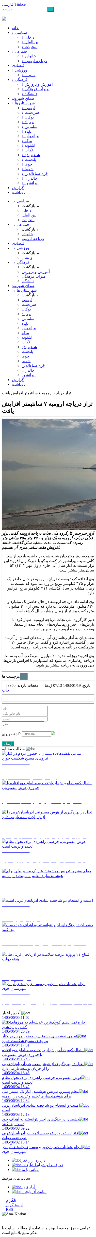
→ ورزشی (20, 248)
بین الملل (29, 215)
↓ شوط (27, 169)
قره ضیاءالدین (33, 365)
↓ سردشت (30, 112)
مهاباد (26, 314)
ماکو (25, 333)
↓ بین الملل (30, 42)
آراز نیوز (28, 1187)
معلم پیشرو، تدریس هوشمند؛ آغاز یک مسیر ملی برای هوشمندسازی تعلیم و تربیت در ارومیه (40, 1091)
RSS (9, 1209)
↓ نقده (27, 131)
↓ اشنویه (28, 145)
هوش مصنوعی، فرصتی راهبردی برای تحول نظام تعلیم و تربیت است (41, 1077)
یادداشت (19, 192)
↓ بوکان (28, 117)
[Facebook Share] (11, 699)
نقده (25, 323)
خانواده (27, 234)
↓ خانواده (29, 56)
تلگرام (10, 1200)
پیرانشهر (28, 375)
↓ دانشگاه (29, 94)
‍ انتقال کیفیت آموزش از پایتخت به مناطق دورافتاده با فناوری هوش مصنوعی (43, 1050)
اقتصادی (19, 65)
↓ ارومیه (28, 108)
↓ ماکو (27, 141)
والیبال (27, 257)
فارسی (8, 4)
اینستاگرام (14, 1205)
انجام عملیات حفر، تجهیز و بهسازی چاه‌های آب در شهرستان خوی (41, 1147)
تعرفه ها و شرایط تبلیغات (42, 1165)
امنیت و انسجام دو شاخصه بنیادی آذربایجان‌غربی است (41, 1105)
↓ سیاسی (19, 32)
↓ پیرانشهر (30, 183)
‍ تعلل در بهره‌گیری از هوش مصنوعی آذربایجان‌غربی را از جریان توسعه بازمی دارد (43, 1063)
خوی (25, 356)
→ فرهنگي (21, 262)
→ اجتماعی (21, 224)
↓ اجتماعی (20, 51)
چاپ (6, 690)
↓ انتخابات (29, 47)
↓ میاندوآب (30, 136)
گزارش (18, 188)
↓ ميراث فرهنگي (35, 89)
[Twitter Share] (3, 699)
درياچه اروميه (33, 239)
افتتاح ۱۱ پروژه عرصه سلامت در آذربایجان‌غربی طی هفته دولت (40, 1133)
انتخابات (28, 220)
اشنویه (27, 337)
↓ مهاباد (28, 122)
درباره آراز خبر (33, 1160)
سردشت (29, 304)
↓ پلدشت (29, 159)
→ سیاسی (20, 201)
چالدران (28, 370)
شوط (26, 361)
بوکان (26, 309)
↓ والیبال (28, 75)
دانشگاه (28, 281)
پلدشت (27, 351)
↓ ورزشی (19, 70)
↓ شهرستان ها (23, 103)
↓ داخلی (28, 37)
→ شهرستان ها (24, 290)
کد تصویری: (12, 734)
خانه (15, 28)
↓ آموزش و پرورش (37, 84)
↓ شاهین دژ (31, 155)
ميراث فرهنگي (34, 276)
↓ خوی (27, 164)
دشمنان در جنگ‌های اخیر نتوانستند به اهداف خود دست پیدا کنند (40, 1119)
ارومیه (27, 300)
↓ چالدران (29, 178)
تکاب (26, 342)
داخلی (26, 210)
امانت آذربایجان (34, 1191)
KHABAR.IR (16, 14)
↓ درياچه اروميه (34, 61)
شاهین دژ (29, 347)
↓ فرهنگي (20, 79)
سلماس (28, 318)
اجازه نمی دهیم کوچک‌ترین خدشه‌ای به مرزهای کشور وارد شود (44, 1022)
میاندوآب (29, 328)
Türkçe (20, 4)
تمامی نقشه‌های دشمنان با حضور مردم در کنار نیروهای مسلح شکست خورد (39, 1036)
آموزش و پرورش (36, 271)
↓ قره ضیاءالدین (35, 173)
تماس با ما (30, 1169)
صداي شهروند (23, 98)
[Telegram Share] (15, 699)
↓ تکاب (27, 150)
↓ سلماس (29, 126)
